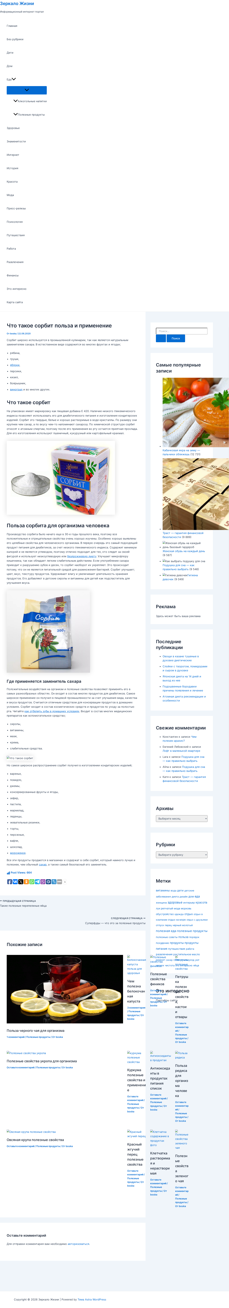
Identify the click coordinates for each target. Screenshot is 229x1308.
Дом (9, 66)
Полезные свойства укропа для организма (42, 1061)
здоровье (175, 902)
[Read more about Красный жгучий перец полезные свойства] (136, 1136)
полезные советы (167, 937)
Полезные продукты (31, 114)
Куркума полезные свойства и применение (136, 1080)
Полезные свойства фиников (158, 979)
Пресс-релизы (16, 208)
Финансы (13, 275)
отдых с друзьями (197, 919)
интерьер (189, 902)
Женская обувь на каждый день (184, 551)
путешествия (176, 948)
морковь (186, 908)
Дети (10, 52)
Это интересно (16, 288)
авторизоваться (78, 1244)
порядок (194, 937)
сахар (43, 864)
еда (197, 896)
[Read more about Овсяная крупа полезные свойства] (31, 1131)
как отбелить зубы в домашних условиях (51, 711)
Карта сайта (15, 302)
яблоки (14, 365)
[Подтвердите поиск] (161, 338)
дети (180, 890)
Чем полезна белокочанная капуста (136, 991)
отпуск (160, 925)
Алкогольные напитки (32, 101)
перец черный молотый (179, 925)
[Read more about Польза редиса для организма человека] (182, 1057)
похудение (162, 943)
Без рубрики (15, 39)
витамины (163, 890)
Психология (15, 221)
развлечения (164, 954)
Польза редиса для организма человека (181, 1081)
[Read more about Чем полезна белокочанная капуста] (136, 973)
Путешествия (16, 235)
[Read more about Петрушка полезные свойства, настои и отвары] (182, 968)
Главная (12, 25)
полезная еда (166, 931)
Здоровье (13, 128)
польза (183, 937)
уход (191, 959)
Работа (11, 248)
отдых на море (177, 919)
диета (175, 896)
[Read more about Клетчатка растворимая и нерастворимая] (160, 1145)
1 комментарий (15, 1036)
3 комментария (136, 1007)
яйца (196, 965)
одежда (179, 914)
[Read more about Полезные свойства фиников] (160, 966)
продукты (177, 943)
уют (197, 959)
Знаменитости (16, 141)
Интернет (13, 154)
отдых (188, 914)
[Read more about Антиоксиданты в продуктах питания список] (160, 1060)
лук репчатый (164, 908)
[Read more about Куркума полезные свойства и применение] (136, 1062)
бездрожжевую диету (81, 556)
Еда (9, 79)
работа (190, 948)
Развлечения (15, 262)
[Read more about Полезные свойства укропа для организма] (26, 1053)
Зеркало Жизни (17, 3)
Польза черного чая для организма (35, 1031)
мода (177, 908)
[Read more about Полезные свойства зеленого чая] (182, 1147)
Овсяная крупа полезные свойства (35, 1140)
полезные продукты (192, 931)
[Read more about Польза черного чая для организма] (65, 1022)
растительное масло (186, 954)
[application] (14, 79)
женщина (161, 902)
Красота (12, 181)
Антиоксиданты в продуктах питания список (160, 1078)
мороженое (17, 853)
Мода (10, 195)
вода (173, 890)
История (12, 168)
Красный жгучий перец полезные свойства (135, 1154)
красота (201, 902)
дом (191, 896)
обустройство (165, 914)
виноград (16, 389)
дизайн (184, 896)
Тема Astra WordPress (92, 1299)
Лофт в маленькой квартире (181, 750)
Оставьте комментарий (182, 1027)
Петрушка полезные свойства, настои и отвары (181, 997)
